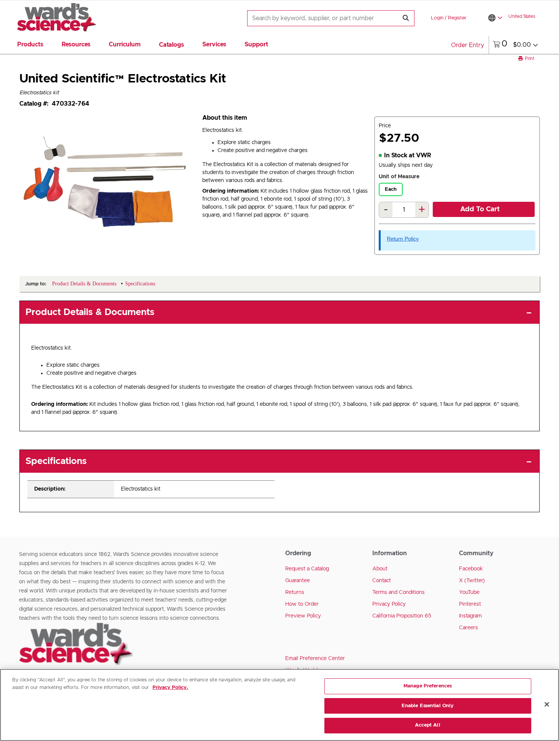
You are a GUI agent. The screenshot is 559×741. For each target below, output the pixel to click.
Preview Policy (303, 616)
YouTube (469, 592)
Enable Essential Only (428, 705)
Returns (294, 592)
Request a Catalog (307, 569)
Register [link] (457, 18)
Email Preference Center (315, 658)
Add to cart (480, 209)
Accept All (427, 725)
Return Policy (403, 239)
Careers (468, 627)
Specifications (56, 461)
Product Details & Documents (89, 312)
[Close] (546, 704)
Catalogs (171, 45)
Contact (381, 580)
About (379, 569)
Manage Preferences (427, 686)
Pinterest (470, 604)
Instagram (470, 616)
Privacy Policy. (170, 687)
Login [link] (437, 18)
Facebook (471, 569)
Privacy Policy (389, 604)
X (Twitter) (472, 580)
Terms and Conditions (398, 592)
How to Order (302, 604)
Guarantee (297, 580)
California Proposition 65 (401, 616)
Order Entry (467, 45)
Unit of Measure (399, 176)
